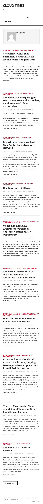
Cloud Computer (8, 93)
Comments (29, 453)
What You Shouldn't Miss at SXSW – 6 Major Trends (19, 320)
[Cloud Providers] (14, 17)
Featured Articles (32, 221)
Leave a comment (31, 63)
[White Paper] (23, 17)
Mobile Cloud (12, 50)
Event (5, 50)
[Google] (10, 17)
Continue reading (9, 84)
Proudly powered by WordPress (13, 498)
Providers (30, 183)
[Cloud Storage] (5, 17)
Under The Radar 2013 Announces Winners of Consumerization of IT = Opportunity (17, 230)
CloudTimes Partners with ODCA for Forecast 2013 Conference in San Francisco (19, 274)
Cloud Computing (21, 93)
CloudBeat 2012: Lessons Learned (17, 449)
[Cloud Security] (19, 17)
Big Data (6, 221)
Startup (20, 50)
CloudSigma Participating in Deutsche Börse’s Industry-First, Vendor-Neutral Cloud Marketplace (21, 102)
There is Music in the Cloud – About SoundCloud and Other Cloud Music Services (20, 409)
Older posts (10, 483)
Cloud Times (13, 5)
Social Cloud (17, 314)
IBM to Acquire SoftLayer (17, 187)
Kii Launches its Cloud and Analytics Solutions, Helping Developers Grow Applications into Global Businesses (20, 364)
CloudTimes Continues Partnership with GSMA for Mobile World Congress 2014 (19, 56)
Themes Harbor (13, 499)
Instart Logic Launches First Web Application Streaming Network (19, 144)
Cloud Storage (21, 183)
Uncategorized (29, 50)
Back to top (35, 501)
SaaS (26, 401)
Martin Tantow (18, 33)
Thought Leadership (29, 314)
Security (28, 355)
